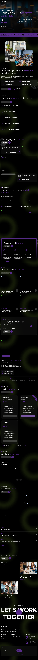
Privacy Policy (6, 631)
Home (2, 636)
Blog (2, 642)
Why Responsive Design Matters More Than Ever (27, 576)
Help (2, 631)
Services (2, 640)
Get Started (9, 415)
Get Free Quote (28, 261)
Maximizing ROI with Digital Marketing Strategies (7, 596)
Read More (3, 564)
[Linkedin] (19, 654)
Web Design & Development (16, 640)
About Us (2, 638)
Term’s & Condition (13, 631)
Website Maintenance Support (16, 642)
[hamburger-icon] (36, 2)
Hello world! (4, 562)
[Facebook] (22, 654)
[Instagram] (24, 654)
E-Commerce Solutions (15, 638)
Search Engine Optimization (16, 636)
